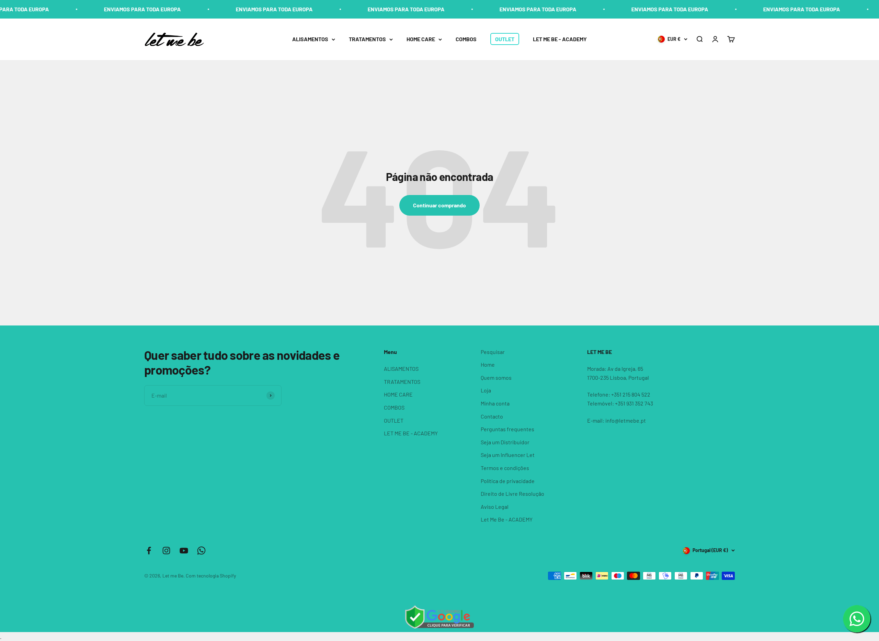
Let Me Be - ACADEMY (507, 519)
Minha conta (495, 403)
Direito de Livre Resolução (512, 493)
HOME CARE (421, 39)
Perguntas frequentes (507, 429)
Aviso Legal (495, 506)
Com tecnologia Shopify (211, 576)
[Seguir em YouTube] (184, 550)
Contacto (492, 416)
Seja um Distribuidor (505, 442)
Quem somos (496, 377)
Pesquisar (493, 351)
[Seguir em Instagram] (166, 550)
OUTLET (504, 39)
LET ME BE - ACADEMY (560, 39)
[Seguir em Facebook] (148, 550)
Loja (486, 390)
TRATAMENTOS (367, 39)
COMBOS (466, 39)
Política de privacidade (508, 481)
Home (488, 364)
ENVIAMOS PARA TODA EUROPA (116, 9)
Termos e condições (505, 468)
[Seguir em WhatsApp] (201, 550)
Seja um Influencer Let (508, 454)
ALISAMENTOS (310, 39)
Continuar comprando (439, 205)
